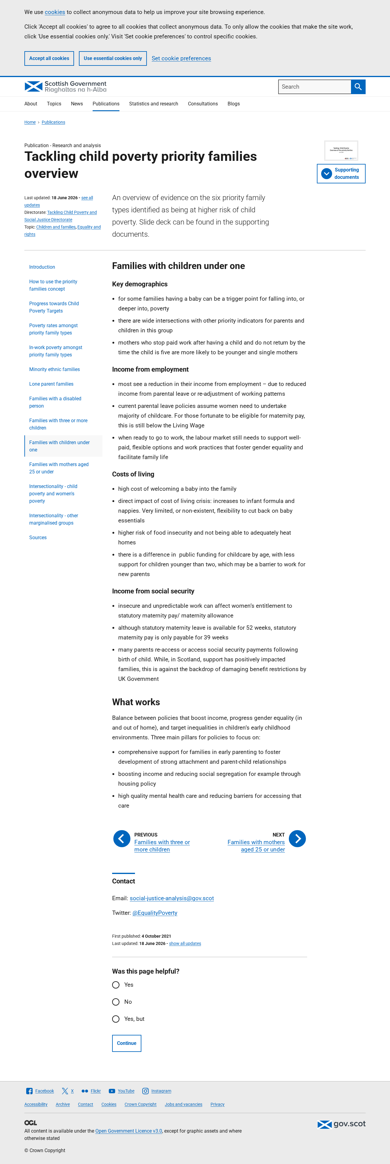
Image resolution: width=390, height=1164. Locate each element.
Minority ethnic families (54, 369)
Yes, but (134, 1018)
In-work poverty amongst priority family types (55, 351)
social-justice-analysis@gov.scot (172, 898)
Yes (128, 984)
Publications (106, 104)
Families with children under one (59, 446)
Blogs (234, 104)
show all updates (185, 943)
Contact (85, 1104)
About (30, 104)
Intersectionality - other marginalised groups (53, 519)
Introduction (42, 267)
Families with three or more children (58, 424)
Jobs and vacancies (183, 1104)
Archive (63, 1104)
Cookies (108, 1104)
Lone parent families (51, 384)
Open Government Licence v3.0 (128, 1131)
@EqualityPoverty (155, 912)
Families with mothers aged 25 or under (59, 468)
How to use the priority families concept (53, 285)
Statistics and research (153, 104)
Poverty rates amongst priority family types (53, 329)
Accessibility (36, 1104)
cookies (55, 12)
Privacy (218, 1104)
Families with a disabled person (55, 402)
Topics (54, 104)
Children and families (56, 227)
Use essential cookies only (113, 58)
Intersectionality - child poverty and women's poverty (53, 493)
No (128, 1001)
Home (30, 122)
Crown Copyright (141, 1104)
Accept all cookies (49, 58)
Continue (126, 1043)
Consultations (203, 104)
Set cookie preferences (181, 58)
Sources (38, 537)
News (77, 104)
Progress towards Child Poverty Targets (54, 307)
